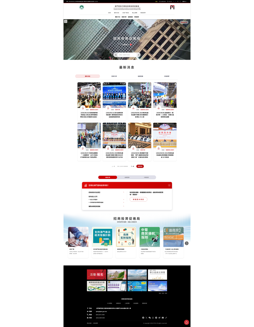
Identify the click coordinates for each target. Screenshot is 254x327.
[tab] (107, 177)
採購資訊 (118, 303)
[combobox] (127, 55)
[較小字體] (174, 1)
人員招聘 (127, 303)
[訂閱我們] (186, 322)
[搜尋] (180, 1)
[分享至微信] (150, 318)
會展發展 (140, 76)
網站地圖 (89, 323)
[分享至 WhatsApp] (153, 318)
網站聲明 (95, 323)
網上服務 (134, 12)
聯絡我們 (143, 12)
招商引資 (114, 76)
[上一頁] (160, 293)
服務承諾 (144, 303)
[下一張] (187, 243)
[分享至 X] (146, 318)
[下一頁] (166, 293)
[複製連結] (166, 318)
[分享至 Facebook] (143, 318)
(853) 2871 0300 (100, 314)
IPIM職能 (109, 303)
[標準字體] (176, 1)
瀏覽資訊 (184, 22)
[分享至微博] (159, 318)
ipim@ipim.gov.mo (101, 311)
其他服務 (135, 303)
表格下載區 (126, 12)
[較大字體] (177, 1)
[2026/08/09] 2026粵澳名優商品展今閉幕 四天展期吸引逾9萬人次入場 (83, 1)
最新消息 (116, 12)
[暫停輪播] (163, 293)
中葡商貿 (166, 76)
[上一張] (67, 243)
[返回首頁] (81, 7)
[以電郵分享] (163, 318)
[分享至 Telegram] (156, 318)
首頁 (109, 12)
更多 (156, 1)
